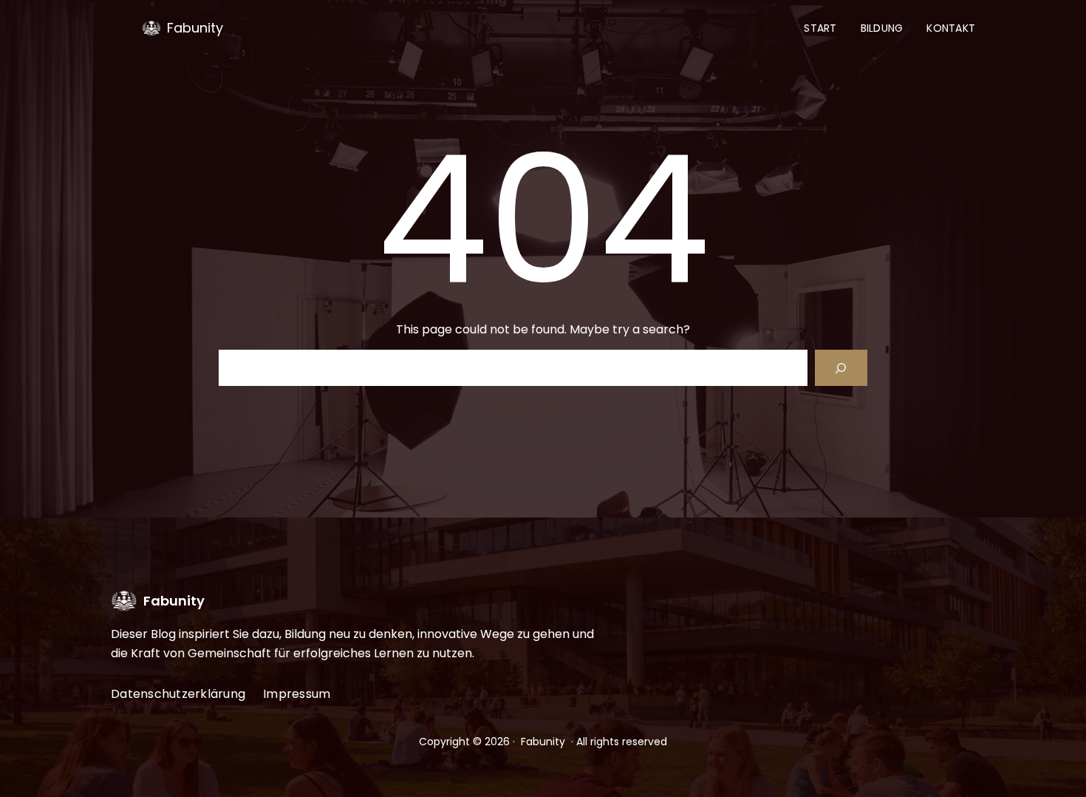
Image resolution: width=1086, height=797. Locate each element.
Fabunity (195, 27)
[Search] (841, 368)
